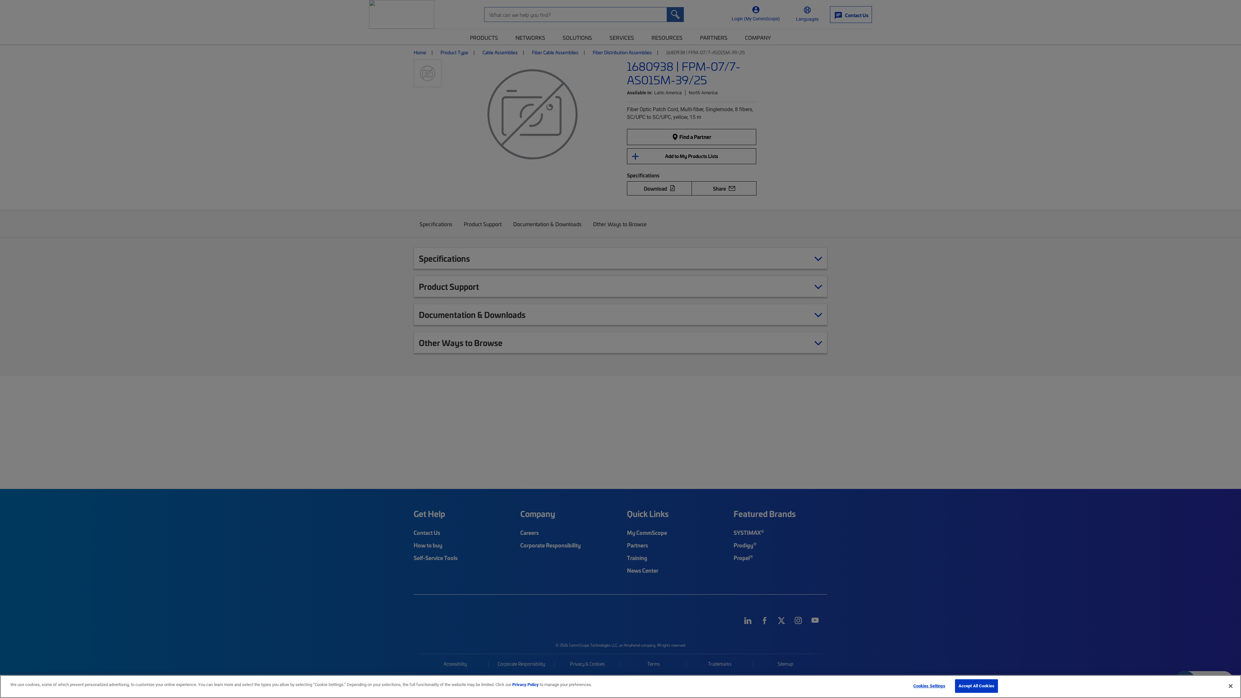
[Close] (1231, 686)
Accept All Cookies (976, 686)
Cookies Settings (929, 686)
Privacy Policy (525, 684)
